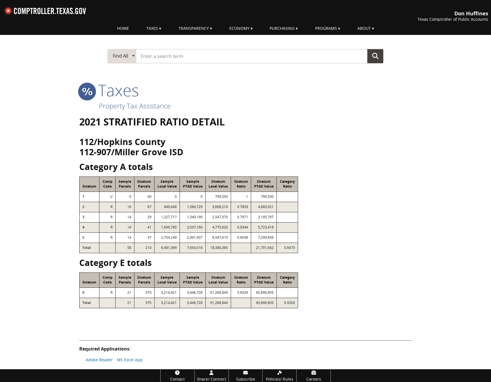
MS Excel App (130, 359)
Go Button (375, 56)
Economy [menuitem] (239, 28)
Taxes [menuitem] (152, 28)
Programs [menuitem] (326, 28)
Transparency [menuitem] (193, 28)
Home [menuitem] (123, 28)
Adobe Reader (99, 359)
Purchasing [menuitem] (282, 28)
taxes (116, 90)
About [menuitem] (364, 28)
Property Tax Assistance (135, 105)
